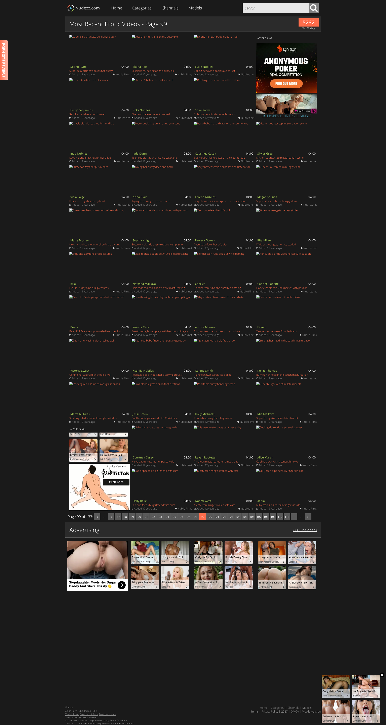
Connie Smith (204, 370)
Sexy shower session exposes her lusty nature (220, 201)
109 (273, 517)
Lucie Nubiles (204, 67)
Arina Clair (140, 197)
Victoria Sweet (79, 370)
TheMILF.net (72, 714)
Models (195, 8)
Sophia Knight (142, 240)
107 (259, 517)
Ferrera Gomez (205, 240)
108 (266, 517)
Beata (74, 327)
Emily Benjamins (81, 110)
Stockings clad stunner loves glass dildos (93, 418)
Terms (255, 711)
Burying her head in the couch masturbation (282, 374)
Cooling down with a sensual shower (277, 461)
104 (237, 517)
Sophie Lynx (78, 67)
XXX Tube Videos (305, 530)
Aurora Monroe (205, 327)
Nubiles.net (247, 74)
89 (132, 517)
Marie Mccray (79, 240)
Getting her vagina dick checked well (90, 374)
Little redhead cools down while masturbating (158, 288)
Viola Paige (77, 197)
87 (118, 517)
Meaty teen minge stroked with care (214, 505)
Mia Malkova (265, 414)
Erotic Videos (84, 8)
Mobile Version (311, 711)
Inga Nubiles (78, 153)
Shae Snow (202, 110)
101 (216, 517)
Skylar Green (265, 153)
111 (287, 517)
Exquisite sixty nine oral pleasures (89, 288)
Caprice (200, 284)
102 (223, 517)
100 (209, 517)
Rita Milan (264, 240)
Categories (142, 8)
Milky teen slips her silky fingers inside (278, 505)
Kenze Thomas (267, 370)
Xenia (261, 501)
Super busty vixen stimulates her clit (277, 418)
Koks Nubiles (141, 110)
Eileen (261, 327)
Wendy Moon (141, 327)
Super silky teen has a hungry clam (276, 201)
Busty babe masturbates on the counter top (219, 157)
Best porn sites (107, 714)
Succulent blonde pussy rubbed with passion (158, 244)
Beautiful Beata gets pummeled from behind (95, 331)
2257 (284, 711)
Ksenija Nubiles (143, 370)
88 (125, 517)
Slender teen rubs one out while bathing (217, 288)
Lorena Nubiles (205, 197)
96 (181, 517)
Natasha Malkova (144, 284)
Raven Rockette (205, 457)
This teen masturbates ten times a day (216, 461)
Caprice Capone (268, 284)
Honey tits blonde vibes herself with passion (282, 288)
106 (251, 517)
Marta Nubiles (80, 414)
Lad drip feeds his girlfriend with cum (153, 505)
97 (188, 517)
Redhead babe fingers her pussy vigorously (157, 374)
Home (116, 8)
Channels (170, 8)
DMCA (295, 711)
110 (280, 517)
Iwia (73, 284)
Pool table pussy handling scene (213, 418)
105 (244, 517)
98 (195, 517)
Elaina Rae (140, 67)
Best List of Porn (89, 714)
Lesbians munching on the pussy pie (153, 71)
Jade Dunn (140, 153)
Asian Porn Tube (74, 711)
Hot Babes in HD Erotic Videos (286, 116)
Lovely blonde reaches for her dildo (90, 157)
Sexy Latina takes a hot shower (87, 114)
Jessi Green (140, 414)
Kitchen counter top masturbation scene (280, 157)
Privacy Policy (270, 711)
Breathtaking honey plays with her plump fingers (160, 331)
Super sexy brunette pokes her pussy (91, 71)
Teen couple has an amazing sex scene (154, 157)
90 (139, 517)
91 (146, 517)
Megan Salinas (267, 197)
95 (174, 517)
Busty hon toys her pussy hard (87, 201)
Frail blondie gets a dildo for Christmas (154, 418)
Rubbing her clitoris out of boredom (215, 114)
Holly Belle (140, 501)
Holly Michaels (205, 414)
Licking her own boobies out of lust (214, 71)
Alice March (265, 457)
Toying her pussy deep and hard (150, 201)
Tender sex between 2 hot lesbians (276, 331)
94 (167, 517)
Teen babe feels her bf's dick (210, 244)
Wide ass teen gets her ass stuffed (276, 244)
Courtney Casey (205, 153)
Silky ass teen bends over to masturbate (217, 331)
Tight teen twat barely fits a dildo (213, 374)
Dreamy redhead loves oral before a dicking (94, 244)
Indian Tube (90, 711)
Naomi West (203, 501)
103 (230, 517)
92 (153, 517)
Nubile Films (122, 74)
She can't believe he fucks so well (151, 114)
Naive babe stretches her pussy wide (153, 461)
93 (160, 517)
